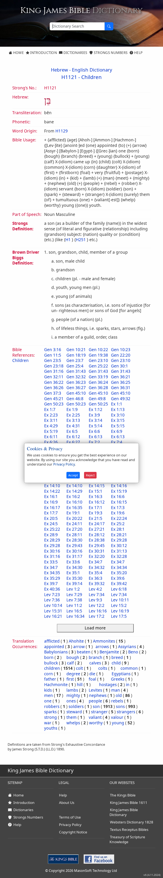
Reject (90, 475)
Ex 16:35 (74, 507)
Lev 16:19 (120, 611)
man (115, 690)
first (70, 679)
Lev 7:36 (52, 600)
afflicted (52, 641)
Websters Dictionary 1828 (131, 822)
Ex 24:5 (51, 523)
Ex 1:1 (116, 404)
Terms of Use (70, 817)
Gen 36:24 (98, 382)
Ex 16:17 (52, 507)
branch (95, 657)
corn (48, 674)
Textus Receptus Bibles (129, 829)
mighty (73, 695)
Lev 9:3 (95, 600)
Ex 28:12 (97, 534)
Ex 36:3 (95, 578)
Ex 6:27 (73, 442)
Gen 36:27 (76, 387)
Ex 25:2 (118, 523)
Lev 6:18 (119, 589)
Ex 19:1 (73, 513)
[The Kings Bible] (64, 858)
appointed (54, 646)
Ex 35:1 (73, 572)
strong (50, 717)
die (92, 674)
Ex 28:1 (118, 529)
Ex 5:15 (118, 426)
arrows (102, 646)
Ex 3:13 (73, 420)
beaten (83, 652)
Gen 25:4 (74, 366)
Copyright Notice (73, 832)
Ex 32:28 (119, 556)
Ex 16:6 (118, 496)
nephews (98, 695)
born (48, 657)
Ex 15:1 (95, 491)
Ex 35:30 (74, 578)
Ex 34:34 (119, 567)
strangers (126, 712)
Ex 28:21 (119, 534)
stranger (99, 712)
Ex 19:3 (95, 513)
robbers (51, 706)
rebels (117, 701)
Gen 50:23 (53, 404)
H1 (68, 239)
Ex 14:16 (119, 485)
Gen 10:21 (76, 349)
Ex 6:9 (116, 431)
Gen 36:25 (120, 382)
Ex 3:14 (95, 420)
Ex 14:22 (52, 491)
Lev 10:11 (120, 600)
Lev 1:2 (73, 589)
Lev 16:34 (75, 616)
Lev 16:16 (98, 611)
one (48, 701)
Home (18, 52)
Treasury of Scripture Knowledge (127, 839)
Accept (73, 475)
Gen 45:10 (76, 393)
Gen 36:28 (98, 387)
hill (80, 684)
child (116, 663)
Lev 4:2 (95, 589)
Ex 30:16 (52, 551)
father (50, 679)
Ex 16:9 (51, 502)
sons (120, 706)
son (96, 706)
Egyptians (121, 674)
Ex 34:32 (97, 567)
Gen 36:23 (76, 382)
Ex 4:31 (73, 426)
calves (95, 663)
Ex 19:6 (118, 513)
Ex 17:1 (95, 507)
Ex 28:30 (74, 540)
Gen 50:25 (98, 404)
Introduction (43, 52)
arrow (79, 646)
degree (73, 674)
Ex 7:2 (94, 442)
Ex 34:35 (52, 572)
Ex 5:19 (51, 431)
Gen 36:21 (120, 377)
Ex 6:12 (73, 436)
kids (48, 690)
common (129, 668)
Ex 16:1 (51, 496)
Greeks (117, 679)
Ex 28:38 (97, 540)
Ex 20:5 (51, 518)
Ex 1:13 (118, 409)
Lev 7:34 (96, 594)
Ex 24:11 (74, 523)
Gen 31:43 (76, 371)
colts (102, 668)
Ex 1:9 (72, 409)
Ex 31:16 (52, 556)
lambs (72, 690)
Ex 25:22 (52, 529)
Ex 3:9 (94, 415)
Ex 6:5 (72, 431)
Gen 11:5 (52, 355)
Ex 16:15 (119, 502)
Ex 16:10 (74, 502)
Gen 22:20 (120, 355)
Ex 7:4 (116, 442)
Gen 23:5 (52, 360)
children (52, 668)
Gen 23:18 (53, 366)
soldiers (76, 706)
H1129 (61, 131)
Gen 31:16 (53, 371)
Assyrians (127, 646)
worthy (96, 723)
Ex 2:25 (73, 415)
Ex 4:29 (51, 426)
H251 (81, 239)
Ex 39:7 (51, 583)
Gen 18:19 (76, 355)
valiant (95, 717)
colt (79, 668)
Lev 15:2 (119, 605)
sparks (50, 712)
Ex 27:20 (74, 529)
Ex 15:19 (119, 491)
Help (138, 52)
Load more (95, 628)
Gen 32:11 (53, 377)
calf (70, 663)
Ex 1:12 (95, 409)
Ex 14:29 (74, 491)
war (47, 723)
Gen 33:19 (98, 377)
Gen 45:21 (53, 398)
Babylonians (56, 652)
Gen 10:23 (120, 349)
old (119, 695)
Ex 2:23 (51, 415)
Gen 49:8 (97, 398)
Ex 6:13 (95, 436)
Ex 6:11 (51, 436)
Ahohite (76, 641)
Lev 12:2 (96, 605)
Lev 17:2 (96, 616)
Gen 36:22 (53, 382)
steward (74, 712)
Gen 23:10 (98, 360)
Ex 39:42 (119, 583)
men (48, 695)
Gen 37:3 (52, 393)
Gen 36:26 (53, 387)
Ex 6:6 (94, 431)
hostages (108, 684)
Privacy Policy (70, 824)
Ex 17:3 (118, 507)
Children (91, 76)
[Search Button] (108, 26)
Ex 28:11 (74, 534)
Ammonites (104, 641)
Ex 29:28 (119, 540)
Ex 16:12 (97, 502)
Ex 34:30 (74, 567)
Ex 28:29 (52, 540)
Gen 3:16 (52, 349)
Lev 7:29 (74, 594)
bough (72, 657)
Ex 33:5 (51, 562)
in (127, 684)
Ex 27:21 (97, 529)
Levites (95, 690)
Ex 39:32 (97, 583)
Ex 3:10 (118, 415)
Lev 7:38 (74, 600)
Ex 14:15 (97, 485)
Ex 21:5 (95, 518)
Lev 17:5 (119, 616)
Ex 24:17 (97, 523)
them (71, 717)
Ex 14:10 (52, 485)
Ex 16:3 (95, 496)
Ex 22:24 (119, 518)
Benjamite (109, 652)
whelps (73, 723)
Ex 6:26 (51, 442)
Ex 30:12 (119, 545)
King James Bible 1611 (128, 802)
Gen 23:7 (74, 360)
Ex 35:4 (95, 572)
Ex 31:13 (119, 551)
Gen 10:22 (98, 349)
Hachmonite (56, 684)
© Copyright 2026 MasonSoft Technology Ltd (81, 870)
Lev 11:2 (74, 605)
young (118, 723)
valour (117, 717)
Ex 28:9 (51, 534)
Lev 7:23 (52, 594)
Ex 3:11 (51, 420)
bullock (51, 663)
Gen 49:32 (120, 398)
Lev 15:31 (53, 611)
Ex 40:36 (52, 589)
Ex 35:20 (119, 572)
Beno (133, 652)
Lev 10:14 (53, 605)
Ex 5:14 (95, 426)
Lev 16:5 (74, 611)
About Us (66, 802)
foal (92, 679)
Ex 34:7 (95, 562)
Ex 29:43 (74, 545)
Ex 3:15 (118, 420)
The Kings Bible (123, 795)
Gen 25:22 (98, 366)
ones (71, 701)
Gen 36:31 (120, 387)
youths (50, 728)
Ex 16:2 (73, 496)
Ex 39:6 (118, 578)
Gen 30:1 (119, 366)
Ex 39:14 (74, 583)
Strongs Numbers (110, 52)
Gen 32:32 (76, 377)
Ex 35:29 (52, 578)
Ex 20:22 (74, 518)
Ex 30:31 (97, 551)
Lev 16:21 (53, 616)
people (95, 701)
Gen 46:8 (74, 398)
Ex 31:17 (74, 556)
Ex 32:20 (97, 556)
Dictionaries (74, 52)
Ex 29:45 (97, 545)
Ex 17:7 (51, 513)
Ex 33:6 (73, 562)
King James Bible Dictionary (124, 812)
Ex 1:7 (49, 409)
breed (117, 657)
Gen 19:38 (98, 355)
